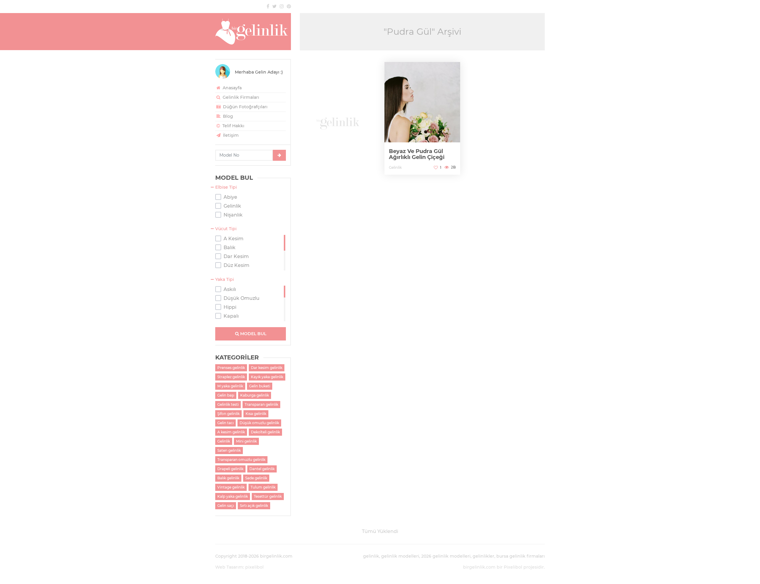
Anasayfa (231, 87)
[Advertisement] (338, 119)
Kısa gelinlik (256, 413)
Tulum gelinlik (263, 487)
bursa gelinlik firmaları (520, 556)
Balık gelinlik (228, 478)
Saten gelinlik (229, 450)
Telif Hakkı (232, 125)
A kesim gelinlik (231, 432)
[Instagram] (282, 6)
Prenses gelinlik (231, 367)
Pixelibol (513, 567)
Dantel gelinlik (262, 469)
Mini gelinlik (246, 441)
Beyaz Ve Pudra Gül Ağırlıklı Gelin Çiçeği (416, 154)
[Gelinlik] (253, 31)
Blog (227, 116)
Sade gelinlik (256, 478)
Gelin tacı (225, 423)
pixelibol (254, 567)
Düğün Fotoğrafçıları (244, 106)
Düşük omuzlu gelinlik (259, 423)
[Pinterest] (289, 6)
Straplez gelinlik (231, 377)
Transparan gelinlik (261, 404)
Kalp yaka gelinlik (232, 496)
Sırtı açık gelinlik (254, 505)
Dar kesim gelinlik (266, 367)
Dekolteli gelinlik (265, 432)
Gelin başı (225, 395)
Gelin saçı (225, 505)
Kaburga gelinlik (254, 395)
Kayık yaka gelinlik (267, 377)
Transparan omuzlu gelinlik (241, 459)
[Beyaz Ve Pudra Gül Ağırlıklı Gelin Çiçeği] (422, 118)
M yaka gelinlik (230, 386)
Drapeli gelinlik (230, 469)
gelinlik (371, 556)
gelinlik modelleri (400, 556)
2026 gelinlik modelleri (446, 556)
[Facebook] (268, 6)
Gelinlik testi (228, 404)
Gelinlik (223, 441)
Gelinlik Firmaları (240, 97)
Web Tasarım (229, 567)
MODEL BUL (252, 333)
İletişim (230, 135)
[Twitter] (274, 6)
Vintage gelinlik (231, 487)
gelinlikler (483, 556)
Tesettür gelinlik (268, 496)
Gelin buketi (259, 386)
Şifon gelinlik (228, 413)
